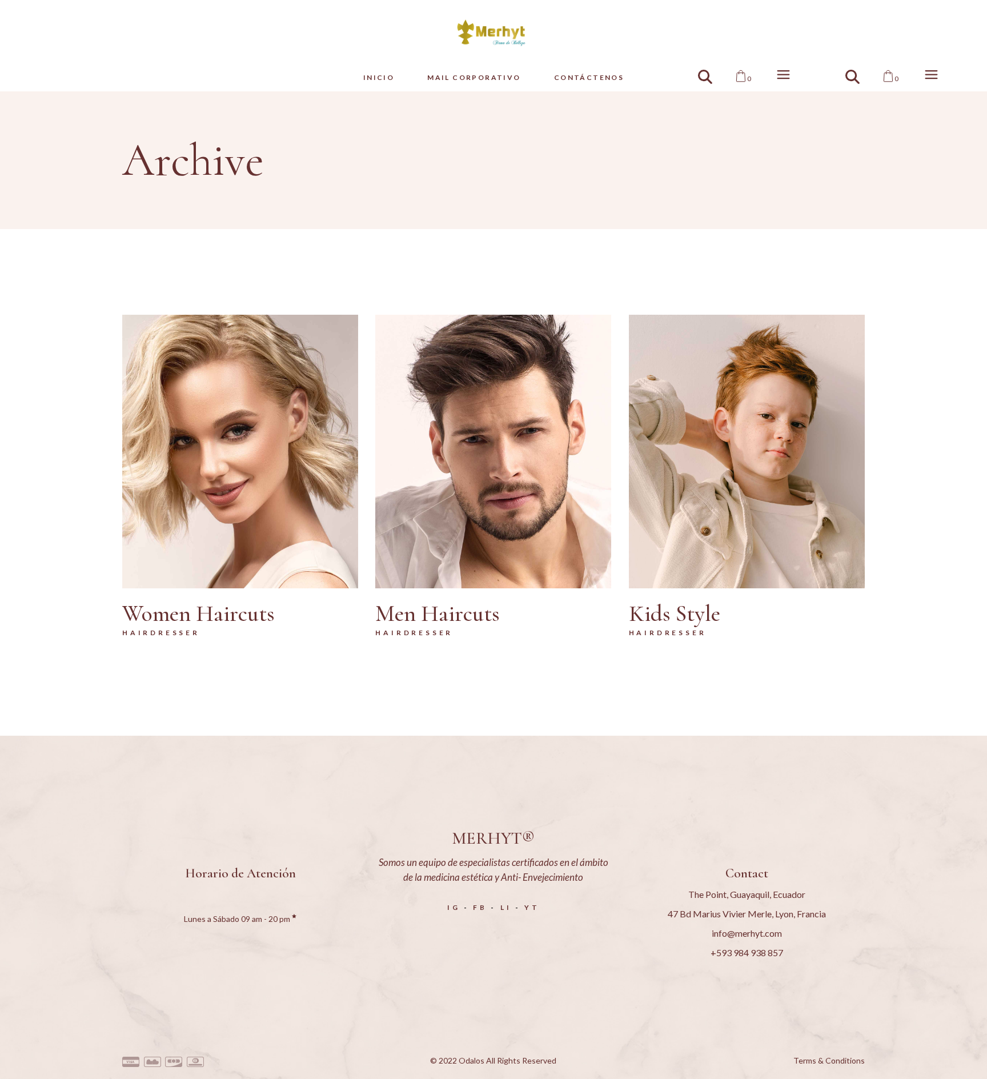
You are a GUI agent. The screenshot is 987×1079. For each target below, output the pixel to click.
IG (453, 907)
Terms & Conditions (829, 1060)
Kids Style (674, 613)
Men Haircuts (437, 613)
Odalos (471, 1060)
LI (506, 907)
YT (532, 907)
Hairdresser (161, 632)
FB (480, 907)
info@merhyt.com (747, 933)
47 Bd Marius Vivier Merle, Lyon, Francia (747, 913)
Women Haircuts (198, 613)
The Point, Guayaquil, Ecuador (746, 894)
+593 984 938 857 (747, 952)
